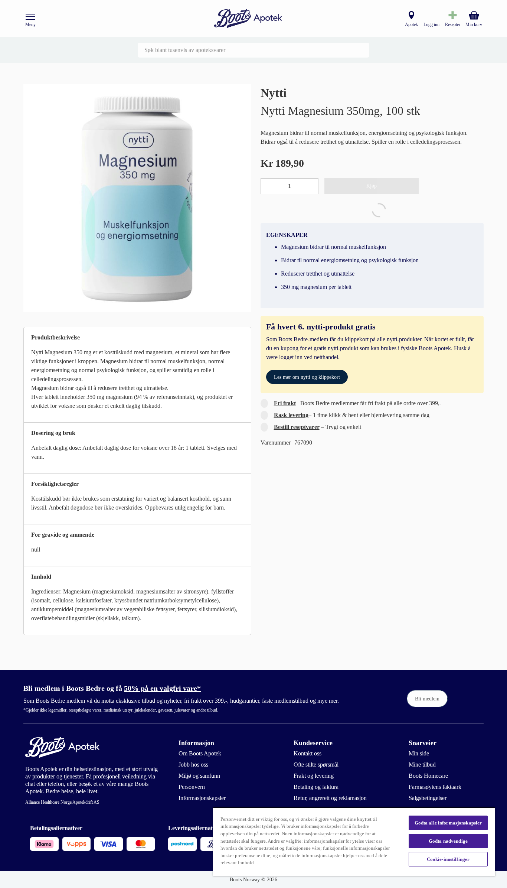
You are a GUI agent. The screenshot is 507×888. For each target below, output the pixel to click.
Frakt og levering (314, 775)
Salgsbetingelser (428, 798)
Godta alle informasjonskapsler (448, 823)
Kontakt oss (307, 753)
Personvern (192, 787)
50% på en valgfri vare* (162, 688)
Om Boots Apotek (200, 753)
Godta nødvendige (448, 841)
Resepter (452, 24)
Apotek (411, 24)
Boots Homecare (428, 775)
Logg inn (431, 24)
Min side (419, 753)
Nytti (274, 93)
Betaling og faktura (316, 787)
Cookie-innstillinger (448, 859)
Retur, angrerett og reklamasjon (330, 798)
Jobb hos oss (193, 764)
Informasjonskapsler (202, 798)
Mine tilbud (422, 764)
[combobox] (253, 50)
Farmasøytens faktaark (435, 787)
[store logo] (248, 19)
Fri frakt (285, 403)
